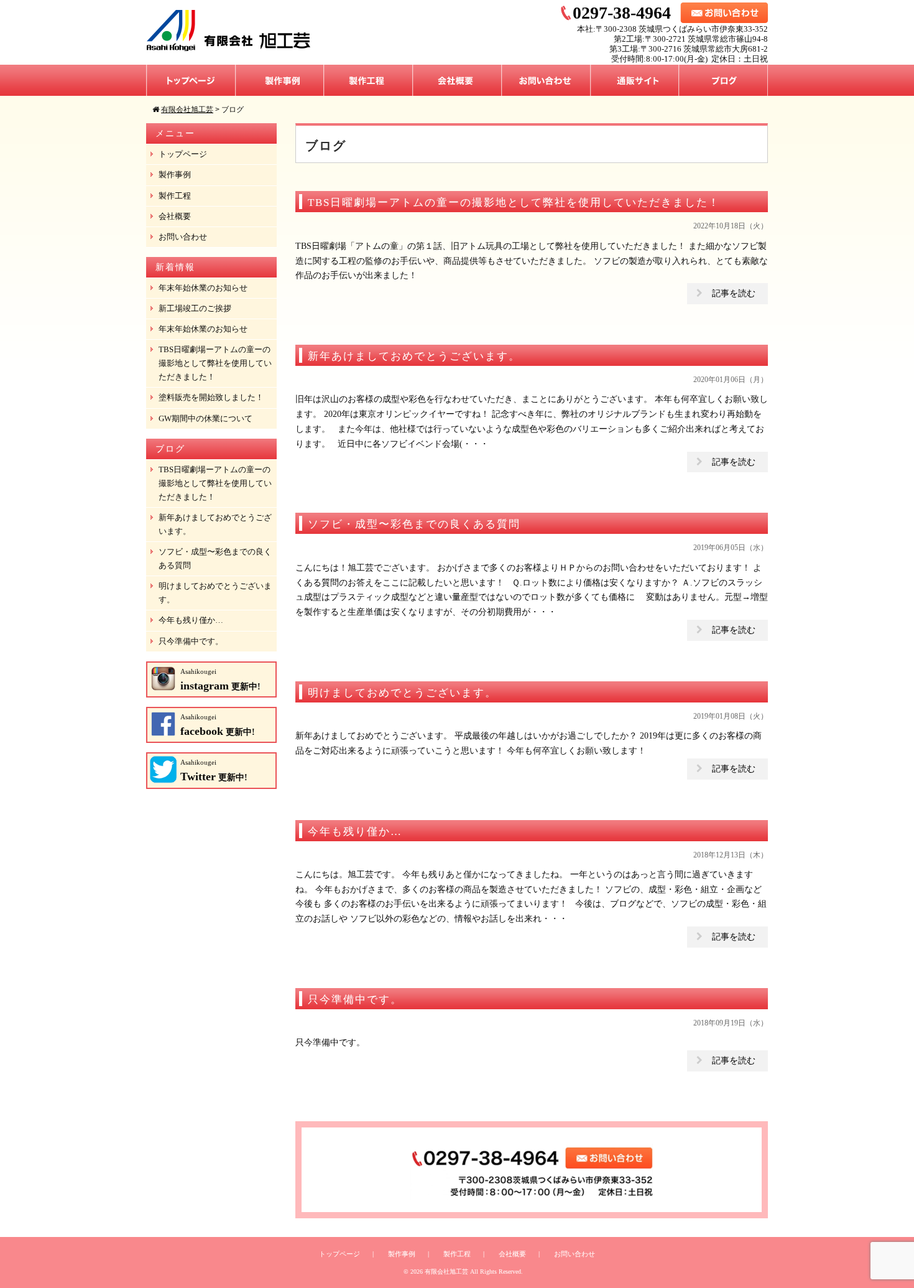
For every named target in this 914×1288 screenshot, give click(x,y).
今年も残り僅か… (191, 620)
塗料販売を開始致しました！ (211, 397)
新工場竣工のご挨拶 (195, 308)
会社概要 (457, 80)
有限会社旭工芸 (446, 1271)
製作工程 (368, 80)
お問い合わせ (546, 80)
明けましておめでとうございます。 (215, 592)
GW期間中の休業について (205, 418)
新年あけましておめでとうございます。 (215, 524)
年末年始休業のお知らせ (203, 287)
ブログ (723, 80)
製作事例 (280, 80)
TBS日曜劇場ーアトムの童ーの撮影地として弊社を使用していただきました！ (215, 363)
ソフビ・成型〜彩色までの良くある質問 (215, 558)
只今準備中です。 (191, 641)
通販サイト (635, 80)
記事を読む (733, 293)
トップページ (191, 80)
